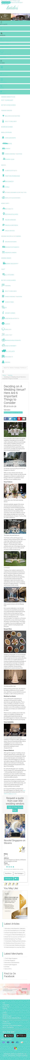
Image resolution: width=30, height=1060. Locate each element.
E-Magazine (5, 1005)
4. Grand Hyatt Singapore (10, 964)
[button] (1, 17)
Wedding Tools (6, 1016)
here (24, 790)
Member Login (5, 4)
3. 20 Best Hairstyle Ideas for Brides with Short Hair (15, 932)
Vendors (4, 1014)
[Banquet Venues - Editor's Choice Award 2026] (22, 849)
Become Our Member (16, 2)
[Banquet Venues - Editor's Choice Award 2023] (13, 884)
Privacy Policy (6, 1023)
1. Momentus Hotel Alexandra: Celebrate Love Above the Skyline (15, 928)
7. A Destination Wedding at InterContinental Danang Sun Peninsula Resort (15, 941)
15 (17, 878)
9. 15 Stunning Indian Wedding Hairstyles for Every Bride (15, 945)
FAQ (3, 1003)
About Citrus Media (8, 1027)
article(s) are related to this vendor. (13, 869)
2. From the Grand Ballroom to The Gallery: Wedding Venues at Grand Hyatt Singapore (15, 930)
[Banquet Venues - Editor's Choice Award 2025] (9, 884)
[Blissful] (9, 1035)
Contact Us (5, 1021)
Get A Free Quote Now (15, 808)
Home (4, 375)
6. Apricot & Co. (8, 968)
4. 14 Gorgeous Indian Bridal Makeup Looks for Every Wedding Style (15, 934)
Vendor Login (16, 0)
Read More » (8, 873)
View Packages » (19, 873)
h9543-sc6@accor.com (10, 793)
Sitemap (4, 1008)
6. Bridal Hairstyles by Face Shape (12, 939)
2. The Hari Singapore (9, 960)
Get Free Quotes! (6, 2)
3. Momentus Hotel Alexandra (11, 962)
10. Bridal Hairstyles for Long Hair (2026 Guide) (15, 947)
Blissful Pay (5, 1007)
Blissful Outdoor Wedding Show (11, 1018)
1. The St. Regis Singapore (10, 958)
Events (4, 1012)
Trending (10, 375)
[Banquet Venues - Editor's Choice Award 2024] (16, 884)
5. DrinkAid (6, 966)
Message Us (8, 878)
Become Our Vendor (6, 0)
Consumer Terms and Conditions (12, 1025)
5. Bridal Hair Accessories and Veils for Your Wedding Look (15, 937)
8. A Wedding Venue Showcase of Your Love (15, 943)
